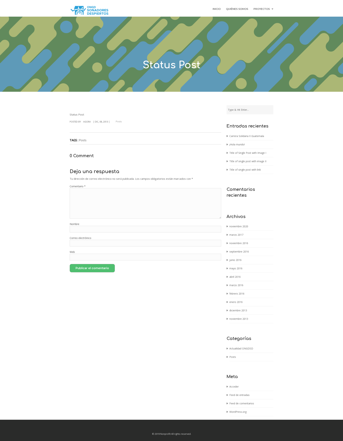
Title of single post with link (245, 169)
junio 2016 (235, 260)
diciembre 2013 (238, 310)
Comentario (78, 186)
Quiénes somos (237, 9)
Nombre (74, 224)
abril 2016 (235, 276)
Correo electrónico (80, 238)
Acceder (234, 386)
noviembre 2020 (238, 226)
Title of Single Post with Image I (247, 153)
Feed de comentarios (241, 403)
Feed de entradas (239, 395)
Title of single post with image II (247, 161)
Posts (119, 121)
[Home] (89, 11)
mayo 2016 (235, 268)
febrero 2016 (236, 293)
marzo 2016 (236, 285)
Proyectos (261, 9)
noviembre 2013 (238, 318)
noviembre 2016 (238, 243)
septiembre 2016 (239, 251)
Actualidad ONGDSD (241, 348)
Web (72, 252)
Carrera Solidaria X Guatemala (246, 136)
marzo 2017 (236, 234)
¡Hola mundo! (237, 144)
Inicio (217, 9)
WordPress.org (238, 411)
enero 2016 (236, 302)
